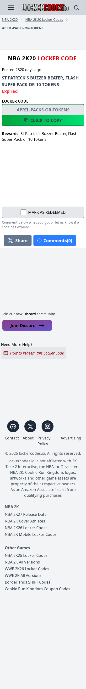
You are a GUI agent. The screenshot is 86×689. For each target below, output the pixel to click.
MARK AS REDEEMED (47, 212)
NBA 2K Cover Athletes (25, 521)
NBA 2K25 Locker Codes (26, 555)
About (28, 438)
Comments (57, 240)
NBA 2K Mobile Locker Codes (31, 534)
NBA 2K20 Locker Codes (44, 19)
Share (21, 240)
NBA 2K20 (10, 19)
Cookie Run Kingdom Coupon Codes (37, 588)
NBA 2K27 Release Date (26, 514)
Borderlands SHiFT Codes (27, 582)
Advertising (71, 438)
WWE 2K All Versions (23, 575)
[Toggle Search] (76, 7)
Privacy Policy (44, 440)
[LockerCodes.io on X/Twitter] (30, 426)
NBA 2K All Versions (22, 562)
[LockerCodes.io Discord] (13, 426)
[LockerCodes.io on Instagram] (48, 426)
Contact (12, 438)
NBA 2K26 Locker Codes (26, 527)
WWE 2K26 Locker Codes (27, 568)
